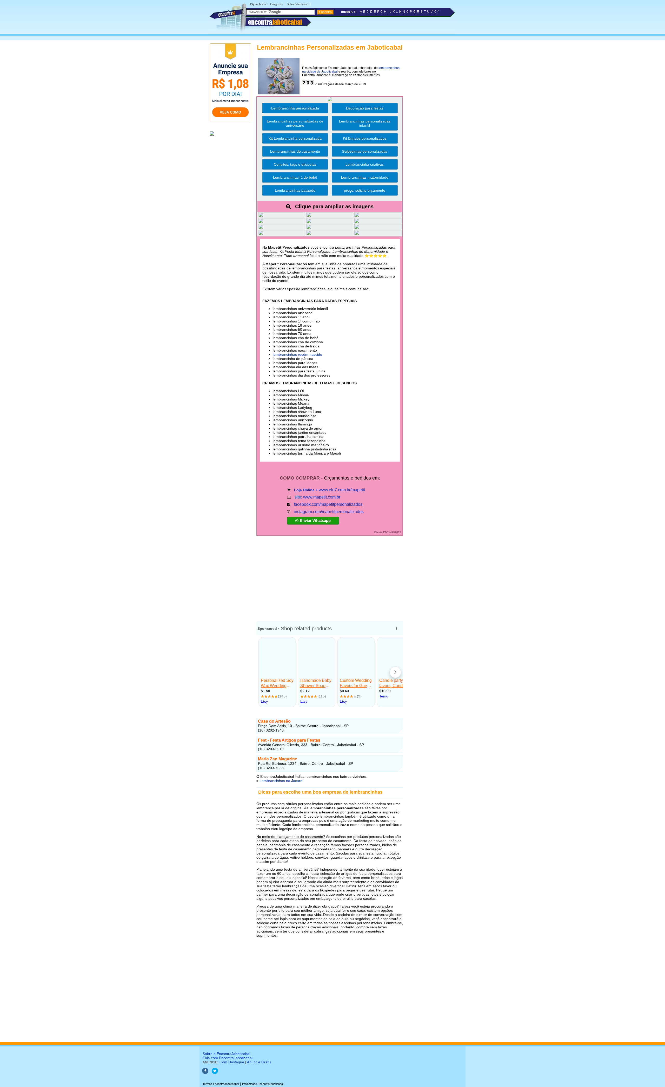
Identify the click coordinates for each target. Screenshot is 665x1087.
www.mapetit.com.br (321, 497)
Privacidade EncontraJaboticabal (262, 1083)
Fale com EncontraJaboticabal (227, 1058)
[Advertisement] (329, 576)
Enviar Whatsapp (315, 521)
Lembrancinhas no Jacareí (281, 781)
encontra (275, 22)
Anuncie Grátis (259, 1062)
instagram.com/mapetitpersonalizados (329, 511)
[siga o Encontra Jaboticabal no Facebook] (205, 1073)
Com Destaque (232, 1062)
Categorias (276, 4)
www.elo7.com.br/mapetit (342, 490)
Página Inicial (258, 4)
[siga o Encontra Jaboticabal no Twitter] (215, 1073)
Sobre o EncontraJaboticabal (226, 1054)
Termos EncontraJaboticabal (221, 1083)
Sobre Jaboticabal (297, 4)
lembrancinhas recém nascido (297, 354)
